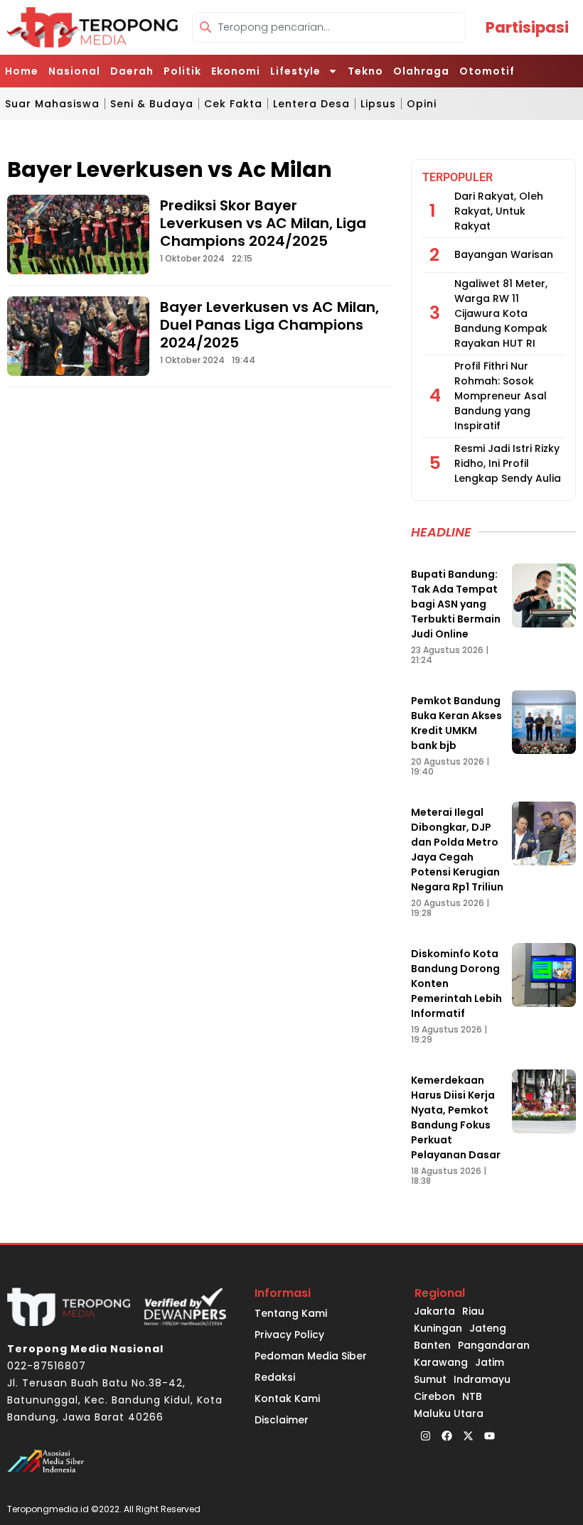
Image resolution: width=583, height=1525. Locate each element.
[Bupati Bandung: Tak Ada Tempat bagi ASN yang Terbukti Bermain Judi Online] (544, 595)
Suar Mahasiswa (52, 104)
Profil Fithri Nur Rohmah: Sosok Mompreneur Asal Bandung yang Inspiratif (500, 396)
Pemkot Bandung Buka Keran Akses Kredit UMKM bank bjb (456, 723)
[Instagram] (425, 1436)
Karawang (441, 1362)
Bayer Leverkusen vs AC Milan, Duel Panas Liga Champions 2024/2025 (269, 324)
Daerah (132, 71)
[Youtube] (489, 1436)
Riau (473, 1311)
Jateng (487, 1328)
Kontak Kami (287, 1398)
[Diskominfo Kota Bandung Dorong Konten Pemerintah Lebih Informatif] (544, 975)
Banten (432, 1345)
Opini (422, 104)
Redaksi (275, 1377)
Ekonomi (235, 71)
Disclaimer (282, 1420)
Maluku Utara (448, 1413)
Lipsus (378, 104)
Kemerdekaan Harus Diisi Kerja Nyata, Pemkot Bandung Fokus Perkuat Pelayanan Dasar (456, 1117)
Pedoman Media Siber (311, 1356)
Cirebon (434, 1396)
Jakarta (434, 1311)
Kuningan (438, 1328)
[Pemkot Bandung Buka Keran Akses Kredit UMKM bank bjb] (544, 722)
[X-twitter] (467, 1436)
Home (21, 71)
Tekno (365, 71)
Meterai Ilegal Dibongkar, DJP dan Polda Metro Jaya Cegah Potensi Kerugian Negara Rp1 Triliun (457, 849)
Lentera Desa (311, 104)
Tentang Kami (291, 1313)
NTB (472, 1396)
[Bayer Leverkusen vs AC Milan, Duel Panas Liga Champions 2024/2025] (78, 336)
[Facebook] (446, 1436)
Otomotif (487, 71)
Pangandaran (494, 1345)
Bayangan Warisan (503, 254)
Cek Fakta (233, 104)
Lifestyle (295, 71)
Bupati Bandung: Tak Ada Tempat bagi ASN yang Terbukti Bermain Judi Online (456, 604)
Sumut (430, 1379)
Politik (182, 71)
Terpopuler (457, 177)
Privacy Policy (289, 1334)
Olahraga (421, 71)
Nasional (74, 71)
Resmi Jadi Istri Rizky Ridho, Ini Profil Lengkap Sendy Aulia (507, 463)
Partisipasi (527, 27)
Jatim (489, 1362)
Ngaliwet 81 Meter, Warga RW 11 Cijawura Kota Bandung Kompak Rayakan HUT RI (500, 313)
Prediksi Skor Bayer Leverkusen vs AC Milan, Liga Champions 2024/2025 (263, 223)
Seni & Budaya (151, 104)
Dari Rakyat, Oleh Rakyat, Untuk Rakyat (498, 211)
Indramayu (482, 1379)
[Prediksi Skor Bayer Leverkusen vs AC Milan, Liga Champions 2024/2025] (78, 234)
